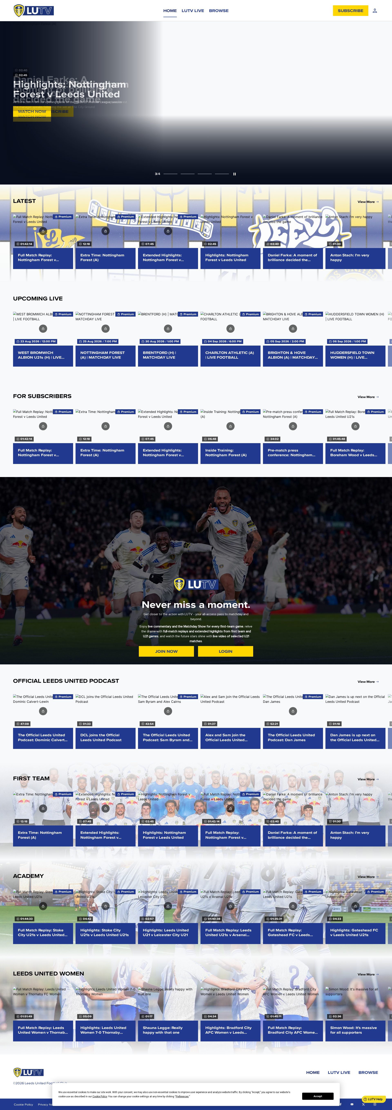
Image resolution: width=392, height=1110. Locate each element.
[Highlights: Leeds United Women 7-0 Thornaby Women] (106, 1014)
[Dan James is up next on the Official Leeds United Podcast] (355, 721)
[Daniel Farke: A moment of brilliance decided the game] (293, 241)
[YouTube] (352, 1104)
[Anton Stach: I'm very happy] (355, 241)
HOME (170, 10)
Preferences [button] (182, 1096)
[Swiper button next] (386, 241)
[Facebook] (340, 1104)
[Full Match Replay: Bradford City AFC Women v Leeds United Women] (293, 1014)
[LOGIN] (375, 11)
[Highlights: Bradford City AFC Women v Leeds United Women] (230, 1014)
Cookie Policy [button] (99, 1096)
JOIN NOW (166, 651)
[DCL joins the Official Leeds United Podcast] (106, 721)
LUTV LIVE (193, 10)
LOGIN (24, 111)
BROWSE (219, 10)
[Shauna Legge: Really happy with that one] (168, 1014)
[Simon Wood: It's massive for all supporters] (355, 1014)
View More (366, 201)
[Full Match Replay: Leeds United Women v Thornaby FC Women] (43, 1014)
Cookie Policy (23, 1104)
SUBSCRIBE (350, 10)
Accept (318, 1096)
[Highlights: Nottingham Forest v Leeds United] (230, 241)
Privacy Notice (48, 1104)
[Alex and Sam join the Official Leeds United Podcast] (230, 721)
